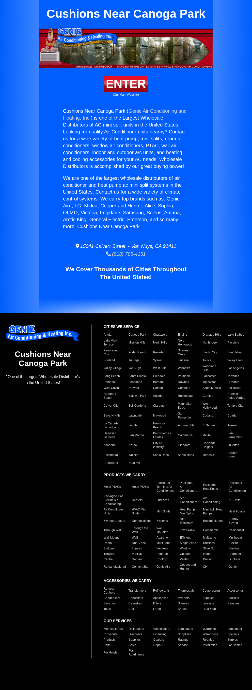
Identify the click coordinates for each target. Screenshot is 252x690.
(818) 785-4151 (128, 254)
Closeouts (110, 634)
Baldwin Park (137, 396)
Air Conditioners (188, 500)
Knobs (182, 609)
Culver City (111, 405)
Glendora (184, 445)
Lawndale (135, 415)
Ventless (162, 548)
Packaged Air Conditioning (237, 486)
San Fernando (184, 415)
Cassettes (135, 603)
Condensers (112, 598)
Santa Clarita (137, 376)
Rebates (208, 639)
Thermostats (186, 590)
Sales (132, 645)
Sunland (109, 360)
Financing (160, 634)
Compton (184, 388)
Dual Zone (139, 543)
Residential (236, 530)
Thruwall (109, 554)
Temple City (235, 405)
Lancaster (209, 376)
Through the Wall (140, 530)
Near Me (134, 463)
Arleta (107, 334)
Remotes (233, 603)
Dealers (158, 639)
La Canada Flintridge (111, 425)
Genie (233, 566)
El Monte (233, 382)
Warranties (210, 629)
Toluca (207, 360)
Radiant (137, 559)
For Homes (234, 645)
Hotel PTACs (140, 487)
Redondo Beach (110, 395)
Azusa (132, 445)
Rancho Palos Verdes (236, 395)
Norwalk (134, 388)
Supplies (208, 598)
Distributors (136, 629)
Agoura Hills (186, 425)
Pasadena (135, 382)
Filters (157, 603)
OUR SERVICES (118, 621)
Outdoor (185, 554)
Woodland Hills (209, 368)
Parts (107, 645)
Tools (107, 609)
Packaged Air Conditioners (188, 486)
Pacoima (233, 342)
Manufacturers (113, 629)
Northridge (210, 342)
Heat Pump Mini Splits (187, 511)
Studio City (210, 352)
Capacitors (135, 598)
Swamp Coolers (114, 521)
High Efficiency (186, 521)
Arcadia (158, 396)
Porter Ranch (137, 352)
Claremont (160, 405)
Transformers (137, 590)
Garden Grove (232, 455)
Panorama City (111, 352)
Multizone (209, 537)
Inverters (183, 598)
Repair (157, 645)
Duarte (231, 415)
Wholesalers (161, 629)
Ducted (208, 559)
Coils (131, 609)
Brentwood (111, 463)
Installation (210, 645)
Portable (162, 554)
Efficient (185, 537)
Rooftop (162, 559)
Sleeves (183, 603)
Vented (184, 559)
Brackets (233, 598)
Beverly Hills (112, 415)
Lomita (133, 425)
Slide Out (209, 548)
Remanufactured (115, 566)
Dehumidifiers (141, 521)
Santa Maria (186, 455)
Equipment (234, 629)
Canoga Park (137, 334)
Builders (109, 548)
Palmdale (184, 376)
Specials (233, 634)
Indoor (207, 554)
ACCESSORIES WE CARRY (128, 581)
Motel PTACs (112, 487)
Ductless (209, 543)
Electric (233, 543)
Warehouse (210, 634)
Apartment (163, 537)
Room (108, 543)
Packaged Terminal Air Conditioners (165, 486)
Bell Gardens (137, 405)
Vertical (137, 554)
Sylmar (157, 360)
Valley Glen (235, 360)
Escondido (111, 455)
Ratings (183, 639)
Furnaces (163, 500)
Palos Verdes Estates (162, 435)
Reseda (158, 352)
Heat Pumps (237, 511)
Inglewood (210, 382)
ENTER (126, 83)
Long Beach (112, 376)
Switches (110, 603)
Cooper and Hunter (188, 566)
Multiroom (235, 537)
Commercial (211, 530)
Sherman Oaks (184, 352)
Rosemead (185, 396)
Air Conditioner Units (114, 511)
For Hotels (110, 652)
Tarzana (183, 360)
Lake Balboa (235, 334)
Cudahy (208, 415)
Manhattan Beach (185, 405)
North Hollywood (185, 342)
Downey (183, 382)
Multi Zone (164, 543)
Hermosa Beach (159, 425)
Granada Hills (212, 334)
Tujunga (134, 360)
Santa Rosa (161, 455)
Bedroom (235, 554)
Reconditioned (213, 521)
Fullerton (233, 445)
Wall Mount (111, 537)
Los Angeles (235, 368)
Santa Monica (212, 388)
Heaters (137, 500)
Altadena (110, 445)
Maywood (159, 415)
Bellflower (234, 388)
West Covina (112, 388)
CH (205, 566)
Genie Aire (164, 566)
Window (185, 548)
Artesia (232, 425)
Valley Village (113, 368)
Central (108, 559)
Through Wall (113, 530)
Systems (162, 521)
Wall (135, 537)
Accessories (235, 590)
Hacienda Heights (209, 445)
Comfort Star (140, 566)
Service (183, 645)
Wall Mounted (162, 530)
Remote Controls (109, 590)
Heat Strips (210, 609)
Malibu (207, 435)
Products (109, 639)
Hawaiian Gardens (110, 435)
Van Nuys (134, 368)
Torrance (233, 376)
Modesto (208, 455)
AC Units (234, 500)
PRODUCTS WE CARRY (124, 475)
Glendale (159, 376)
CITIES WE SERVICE (122, 327)
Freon (157, 609)
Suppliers (184, 634)
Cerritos (208, 396)
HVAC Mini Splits (139, 511)
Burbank (158, 382)
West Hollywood (210, 405)
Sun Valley (234, 352)
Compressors (211, 590)
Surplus (232, 639)
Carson (158, 388)
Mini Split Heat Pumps (212, 511)
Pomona (109, 382)
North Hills (160, 342)
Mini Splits (163, 511)
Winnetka (184, 368)
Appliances (160, 598)
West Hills (159, 368)
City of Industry (158, 445)
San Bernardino (234, 435)
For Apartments (136, 652)
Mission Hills (136, 342)
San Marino (136, 435)
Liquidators (185, 629)
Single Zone (188, 543)
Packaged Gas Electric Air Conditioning (113, 500)
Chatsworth (160, 334)
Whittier (133, 455)
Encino (182, 334)
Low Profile (187, 530)
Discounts (135, 634)
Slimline (234, 548)
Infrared (137, 548)
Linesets (208, 603)
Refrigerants (161, 590)
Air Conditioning (211, 500)
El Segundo (210, 425)
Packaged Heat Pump (210, 486)
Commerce (185, 435)
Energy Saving (233, 521)
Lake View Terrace (111, 342)
